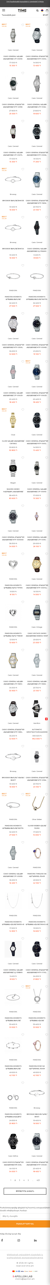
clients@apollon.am (25, 1279)
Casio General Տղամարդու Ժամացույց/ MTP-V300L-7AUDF (13, 346)
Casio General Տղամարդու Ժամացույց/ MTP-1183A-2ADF (37, 202)
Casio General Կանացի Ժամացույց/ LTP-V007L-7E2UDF (13, 154)
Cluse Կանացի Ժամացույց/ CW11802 (13, 442)
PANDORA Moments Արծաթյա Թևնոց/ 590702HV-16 (13, 298)
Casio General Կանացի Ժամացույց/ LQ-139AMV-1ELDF (37, 250)
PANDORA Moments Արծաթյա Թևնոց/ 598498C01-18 (13, 1067)
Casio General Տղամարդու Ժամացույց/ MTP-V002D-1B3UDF (37, 1163)
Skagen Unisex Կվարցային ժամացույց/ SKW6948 (13, 490)
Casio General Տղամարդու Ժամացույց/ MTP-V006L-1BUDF (37, 154)
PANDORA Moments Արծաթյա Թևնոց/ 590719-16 (37, 298)
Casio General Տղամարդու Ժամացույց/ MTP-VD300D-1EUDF (13, 538)
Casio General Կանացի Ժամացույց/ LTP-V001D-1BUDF (37, 490)
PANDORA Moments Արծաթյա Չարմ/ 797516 (13, 586)
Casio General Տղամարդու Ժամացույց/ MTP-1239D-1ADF (13, 106)
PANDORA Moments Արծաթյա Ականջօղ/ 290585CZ (13, 1115)
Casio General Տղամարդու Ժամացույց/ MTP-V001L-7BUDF (37, 57)
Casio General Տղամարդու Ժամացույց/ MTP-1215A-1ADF (37, 779)
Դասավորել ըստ (9, 15)
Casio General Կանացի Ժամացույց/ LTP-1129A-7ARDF (37, 106)
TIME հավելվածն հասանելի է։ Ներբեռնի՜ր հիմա (25, 1)
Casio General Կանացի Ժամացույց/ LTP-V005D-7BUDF (13, 875)
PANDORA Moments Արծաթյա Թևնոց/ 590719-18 (13, 827)
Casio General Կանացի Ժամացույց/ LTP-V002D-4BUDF (13, 394)
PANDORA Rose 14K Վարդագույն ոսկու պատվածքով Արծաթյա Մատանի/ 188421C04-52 (37, 1067)
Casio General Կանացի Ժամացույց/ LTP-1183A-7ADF (37, 683)
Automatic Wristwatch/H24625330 (36, 731)
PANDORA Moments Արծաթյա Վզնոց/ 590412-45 (37, 923)
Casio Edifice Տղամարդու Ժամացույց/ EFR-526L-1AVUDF (13, 1163)
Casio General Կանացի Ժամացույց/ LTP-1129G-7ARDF (37, 538)
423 (38, 1180)
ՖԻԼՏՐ (45, 15)
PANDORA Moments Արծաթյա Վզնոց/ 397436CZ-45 (37, 1019)
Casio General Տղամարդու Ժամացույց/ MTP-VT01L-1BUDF (37, 971)
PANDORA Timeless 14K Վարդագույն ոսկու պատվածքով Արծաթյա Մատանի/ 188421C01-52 (36, 875)
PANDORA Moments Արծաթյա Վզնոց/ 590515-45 (13, 923)
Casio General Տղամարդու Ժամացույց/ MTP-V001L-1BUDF (37, 442)
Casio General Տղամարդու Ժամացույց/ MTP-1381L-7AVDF (13, 731)
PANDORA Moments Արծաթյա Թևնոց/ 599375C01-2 (13, 1019)
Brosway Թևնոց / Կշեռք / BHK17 (13, 779)
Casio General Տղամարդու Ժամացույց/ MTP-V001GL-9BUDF (37, 586)
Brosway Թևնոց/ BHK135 (13, 200)
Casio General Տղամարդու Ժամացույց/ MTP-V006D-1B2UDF (37, 346)
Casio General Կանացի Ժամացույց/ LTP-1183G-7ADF (13, 683)
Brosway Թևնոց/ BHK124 (13, 249)
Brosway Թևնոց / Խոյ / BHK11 (37, 1115)
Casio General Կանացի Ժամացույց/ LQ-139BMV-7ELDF (13, 971)
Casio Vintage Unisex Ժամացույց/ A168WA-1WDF (37, 634)
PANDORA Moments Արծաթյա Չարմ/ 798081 (13, 634)
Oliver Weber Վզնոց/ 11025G (37, 827)
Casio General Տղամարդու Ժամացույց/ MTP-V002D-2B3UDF (37, 394)
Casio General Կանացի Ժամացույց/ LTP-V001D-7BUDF (13, 57)
